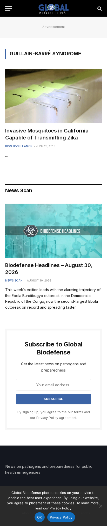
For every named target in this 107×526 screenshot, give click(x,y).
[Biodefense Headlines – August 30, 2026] (53, 231)
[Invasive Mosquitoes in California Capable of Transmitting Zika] (53, 96)
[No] (100, 506)
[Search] (99, 8)
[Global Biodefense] (53, 8)
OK (39, 517)
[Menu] (8, 8)
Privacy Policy (47, 418)
